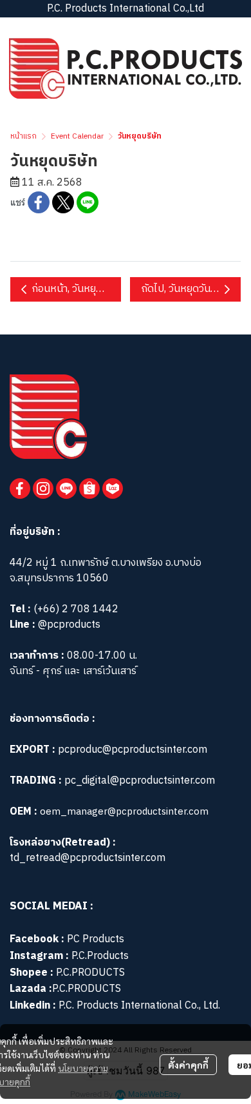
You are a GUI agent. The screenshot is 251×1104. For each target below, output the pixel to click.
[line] (66, 488)
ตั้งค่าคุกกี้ (188, 1064)
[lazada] (112, 488)
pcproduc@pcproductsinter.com (132, 750)
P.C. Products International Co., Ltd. (139, 1005)
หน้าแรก (23, 136)
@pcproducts (67, 625)
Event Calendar (77, 136)
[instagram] (43, 488)
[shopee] (89, 488)
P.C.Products (100, 956)
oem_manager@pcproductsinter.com (124, 812)
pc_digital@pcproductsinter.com (139, 780)
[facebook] (20, 488)
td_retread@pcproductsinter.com (87, 858)
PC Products (95, 939)
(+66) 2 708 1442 (75, 609)
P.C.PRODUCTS (90, 973)
